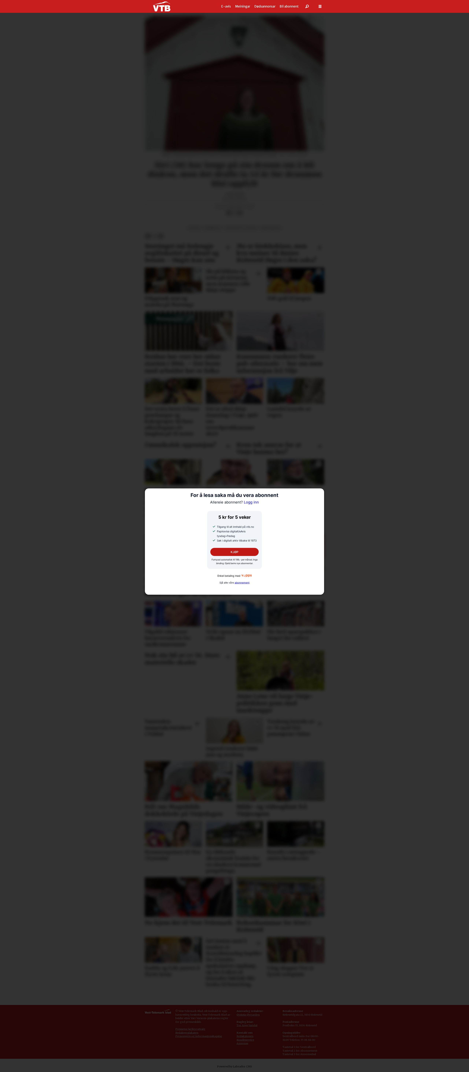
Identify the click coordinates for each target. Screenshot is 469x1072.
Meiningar (242, 6)
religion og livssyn (241, 228)
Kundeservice (245, 1040)
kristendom (270, 228)
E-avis (226, 6)
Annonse (242, 1043)
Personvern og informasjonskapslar (198, 1036)
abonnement (242, 582)
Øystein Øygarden (248, 1014)
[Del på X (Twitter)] (234, 213)
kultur (194, 228)
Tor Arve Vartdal (247, 1025)
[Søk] (307, 6)
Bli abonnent (289, 6)
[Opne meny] (320, 6)
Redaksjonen (245, 1036)
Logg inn (234, 502)
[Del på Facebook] (228, 213)
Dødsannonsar (265, 6)
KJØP (234, 552)
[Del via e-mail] (240, 213)
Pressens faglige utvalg (190, 1029)
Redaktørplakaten (186, 1032)
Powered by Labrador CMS (234, 1066)
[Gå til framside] (162, 6)
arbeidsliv (212, 228)
